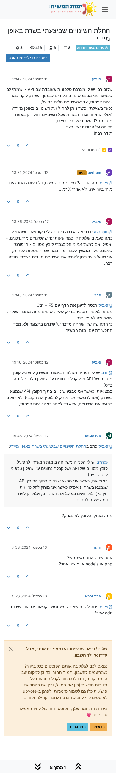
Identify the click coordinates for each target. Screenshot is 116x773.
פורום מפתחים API (91, 48)
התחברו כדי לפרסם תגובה (28, 58)
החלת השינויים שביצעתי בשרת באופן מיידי (48, 446)
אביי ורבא (93, 596)
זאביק (96, 79)
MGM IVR (93, 436)
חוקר (97, 547)
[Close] (11, 649)
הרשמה (98, 726)
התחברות (78, 726)
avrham (94, 172)
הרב (97, 295)
